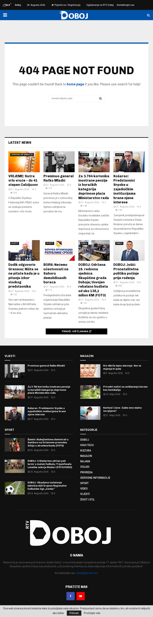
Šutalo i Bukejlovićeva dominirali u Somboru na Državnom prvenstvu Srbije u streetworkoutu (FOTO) (48, 442)
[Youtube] (80, 596)
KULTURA (85, 450)
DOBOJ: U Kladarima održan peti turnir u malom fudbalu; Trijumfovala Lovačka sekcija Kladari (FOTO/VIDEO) (50, 464)
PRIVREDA (86, 472)
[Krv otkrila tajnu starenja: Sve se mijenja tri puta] (90, 371)
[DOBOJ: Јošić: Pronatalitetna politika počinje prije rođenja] (129, 250)
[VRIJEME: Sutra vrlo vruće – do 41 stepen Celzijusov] (24, 161)
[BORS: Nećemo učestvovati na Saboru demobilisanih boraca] (59, 250)
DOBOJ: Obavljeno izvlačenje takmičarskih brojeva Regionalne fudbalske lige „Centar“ (47, 485)
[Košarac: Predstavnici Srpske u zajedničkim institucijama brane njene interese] (129, 161)
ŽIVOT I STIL (87, 499)
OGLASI (84, 466)
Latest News (19, 143)
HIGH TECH (87, 445)
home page (75, 84)
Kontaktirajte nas (125, 5)
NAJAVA (85, 461)
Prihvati (74, 613)
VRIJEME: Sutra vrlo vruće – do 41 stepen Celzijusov (23, 180)
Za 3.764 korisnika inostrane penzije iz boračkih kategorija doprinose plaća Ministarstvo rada (93, 187)
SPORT (84, 483)
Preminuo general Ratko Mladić (58, 178)
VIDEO (84, 488)
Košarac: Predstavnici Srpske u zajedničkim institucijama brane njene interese (124, 189)
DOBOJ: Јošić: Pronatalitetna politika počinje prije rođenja (126, 271)
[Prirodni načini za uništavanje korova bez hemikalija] (90, 392)
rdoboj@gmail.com (87, 573)
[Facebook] (70, 596)
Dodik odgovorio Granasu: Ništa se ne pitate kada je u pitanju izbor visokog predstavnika (24, 276)
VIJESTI (49, 155)
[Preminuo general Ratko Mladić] (59, 161)
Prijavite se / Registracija (67, 5)
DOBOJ (84, 243)
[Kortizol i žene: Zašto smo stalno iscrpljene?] (90, 413)
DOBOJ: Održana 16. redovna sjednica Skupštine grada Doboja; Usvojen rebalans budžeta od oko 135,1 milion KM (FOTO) (93, 280)
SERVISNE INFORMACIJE (22, 155)
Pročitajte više (92, 613)
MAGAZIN (86, 455)
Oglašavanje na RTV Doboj (100, 5)
